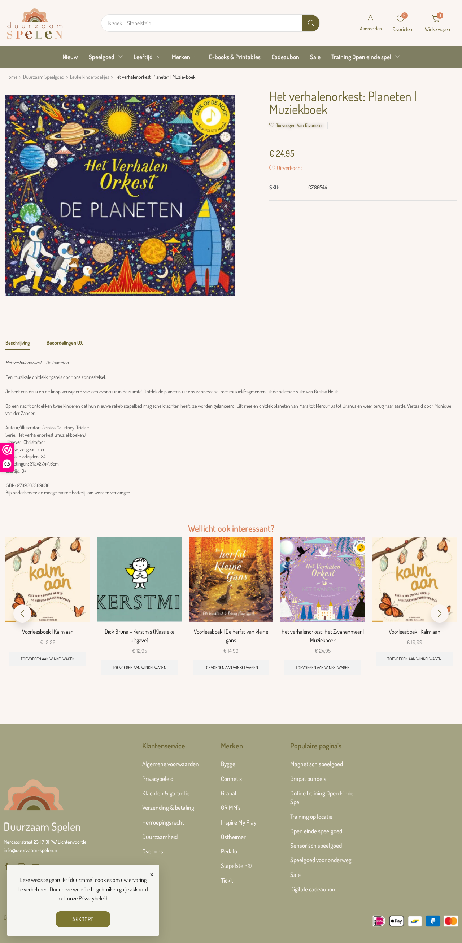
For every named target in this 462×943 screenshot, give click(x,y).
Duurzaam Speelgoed (43, 77)
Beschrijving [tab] (17, 343)
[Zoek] (310, 23)
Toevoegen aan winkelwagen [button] (48, 659)
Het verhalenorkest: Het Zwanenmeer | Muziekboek (323, 636)
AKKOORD (83, 919)
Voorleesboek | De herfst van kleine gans (231, 636)
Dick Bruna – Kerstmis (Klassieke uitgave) (139, 636)
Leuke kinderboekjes (89, 77)
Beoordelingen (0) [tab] (65, 343)
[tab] (17, 344)
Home (11, 77)
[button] (371, 23)
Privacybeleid (93, 898)
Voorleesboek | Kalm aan (48, 631)
